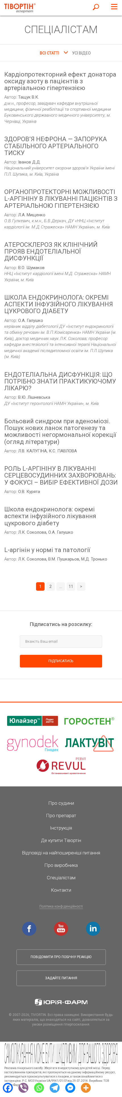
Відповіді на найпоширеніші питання (61, 853)
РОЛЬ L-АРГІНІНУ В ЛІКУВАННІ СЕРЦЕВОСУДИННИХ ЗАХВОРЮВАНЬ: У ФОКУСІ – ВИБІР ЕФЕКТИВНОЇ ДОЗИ (61, 475)
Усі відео (81, 53)
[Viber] (23, 1087)
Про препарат (61, 815)
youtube (62, 924)
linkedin (94, 924)
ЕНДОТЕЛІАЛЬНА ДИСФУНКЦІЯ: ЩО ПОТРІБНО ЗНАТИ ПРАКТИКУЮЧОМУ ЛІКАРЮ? (60, 381)
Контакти (61, 890)
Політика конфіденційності (61, 906)
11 (71, 586)
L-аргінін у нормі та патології (47, 550)
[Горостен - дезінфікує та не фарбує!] (89, 720)
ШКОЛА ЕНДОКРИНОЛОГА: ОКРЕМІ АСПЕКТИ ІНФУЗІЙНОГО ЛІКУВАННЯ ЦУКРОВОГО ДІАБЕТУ (58, 304)
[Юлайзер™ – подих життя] (32, 720)
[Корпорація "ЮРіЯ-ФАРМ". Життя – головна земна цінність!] (61, 1002)
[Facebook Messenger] (70, 1087)
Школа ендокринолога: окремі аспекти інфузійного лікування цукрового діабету (50, 516)
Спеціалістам (61, 877)
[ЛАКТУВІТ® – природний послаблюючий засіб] (89, 743)
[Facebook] (8, 1087)
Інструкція (61, 828)
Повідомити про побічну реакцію (61, 957)
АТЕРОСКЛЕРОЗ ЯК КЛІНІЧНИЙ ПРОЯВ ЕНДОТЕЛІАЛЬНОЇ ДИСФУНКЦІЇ (51, 251)
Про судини (61, 803)
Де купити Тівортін (61, 840)
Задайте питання (61, 978)
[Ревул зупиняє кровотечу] (61, 766)
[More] (86, 1087)
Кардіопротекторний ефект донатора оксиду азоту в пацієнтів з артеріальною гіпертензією (60, 81)
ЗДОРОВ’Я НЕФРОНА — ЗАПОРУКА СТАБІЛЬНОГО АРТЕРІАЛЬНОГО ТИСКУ (55, 146)
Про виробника (61, 865)
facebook (30, 924)
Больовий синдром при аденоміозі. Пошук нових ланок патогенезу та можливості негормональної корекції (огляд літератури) (60, 431)
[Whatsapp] (39, 1087)
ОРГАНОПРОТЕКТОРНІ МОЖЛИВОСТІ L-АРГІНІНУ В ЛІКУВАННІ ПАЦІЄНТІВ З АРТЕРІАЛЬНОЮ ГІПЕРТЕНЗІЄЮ (60, 199)
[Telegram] (54, 1087)
